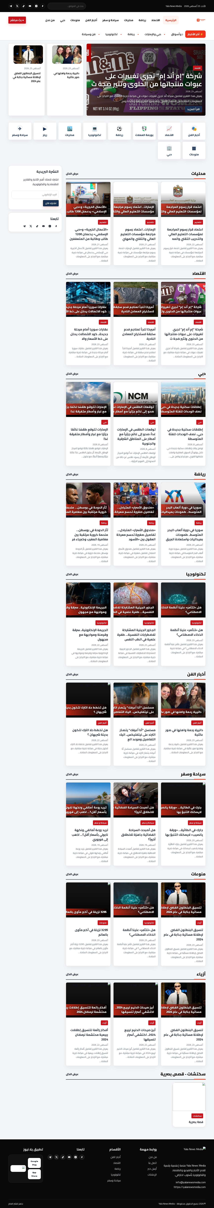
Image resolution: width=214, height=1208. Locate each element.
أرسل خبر (152, 1168)
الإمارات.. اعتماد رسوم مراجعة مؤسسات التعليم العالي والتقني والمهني (138, 234)
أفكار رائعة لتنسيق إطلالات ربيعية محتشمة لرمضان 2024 (89, 1035)
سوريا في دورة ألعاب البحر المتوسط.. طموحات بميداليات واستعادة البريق (184, 535)
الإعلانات (152, 1174)
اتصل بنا (152, 1162)
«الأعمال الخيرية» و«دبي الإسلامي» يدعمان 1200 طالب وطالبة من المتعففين (89, 234)
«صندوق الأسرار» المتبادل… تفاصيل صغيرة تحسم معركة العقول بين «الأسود (135, 535)
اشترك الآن (50, 203)
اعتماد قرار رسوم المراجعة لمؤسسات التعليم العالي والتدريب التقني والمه (185, 234)
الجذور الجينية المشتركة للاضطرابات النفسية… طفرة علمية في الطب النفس (136, 635)
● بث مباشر (17, 20)
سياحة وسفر (114, 1180)
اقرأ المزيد (193, 109)
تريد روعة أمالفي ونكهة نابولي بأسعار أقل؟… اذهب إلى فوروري (90, 835)
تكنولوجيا (116, 1174)
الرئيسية (170, 20)
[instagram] (36, 6)
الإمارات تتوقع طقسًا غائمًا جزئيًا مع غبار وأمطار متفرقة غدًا (88, 434)
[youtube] (29, 6)
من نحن (50, 20)
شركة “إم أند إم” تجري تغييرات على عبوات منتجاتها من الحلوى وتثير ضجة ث (146, 80)
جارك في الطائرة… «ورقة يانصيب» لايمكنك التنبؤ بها (184, 832)
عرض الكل (72, 173)
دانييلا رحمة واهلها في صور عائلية (66, 75)
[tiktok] (23, 6)
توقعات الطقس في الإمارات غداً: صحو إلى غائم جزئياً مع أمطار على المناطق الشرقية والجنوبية (136, 436)
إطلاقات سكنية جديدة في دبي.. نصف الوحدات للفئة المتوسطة (185, 434)
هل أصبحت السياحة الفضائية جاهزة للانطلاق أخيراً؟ (138, 835)
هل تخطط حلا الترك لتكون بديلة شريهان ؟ (90, 732)
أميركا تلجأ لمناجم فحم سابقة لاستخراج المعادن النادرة (138, 334)
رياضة (142, 20)
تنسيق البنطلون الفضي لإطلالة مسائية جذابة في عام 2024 (27, 77)
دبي (62, 20)
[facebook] (42, 6)
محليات (128, 20)
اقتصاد (155, 20)
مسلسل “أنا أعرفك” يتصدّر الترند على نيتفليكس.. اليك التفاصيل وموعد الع (137, 735)
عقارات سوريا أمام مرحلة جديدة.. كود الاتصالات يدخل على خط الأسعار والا (89, 334)
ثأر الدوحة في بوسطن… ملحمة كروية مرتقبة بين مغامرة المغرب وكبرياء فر (90, 535)
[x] (17, 6)
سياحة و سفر (110, 20)
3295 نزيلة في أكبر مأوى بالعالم (91, 932)
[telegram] (10, 6)
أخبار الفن (91, 20)
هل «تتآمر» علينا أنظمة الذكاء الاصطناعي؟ (186, 632)
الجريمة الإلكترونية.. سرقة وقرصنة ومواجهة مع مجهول (90, 635)
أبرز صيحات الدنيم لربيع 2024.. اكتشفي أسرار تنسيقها (139, 1035)
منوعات (75, 20)
